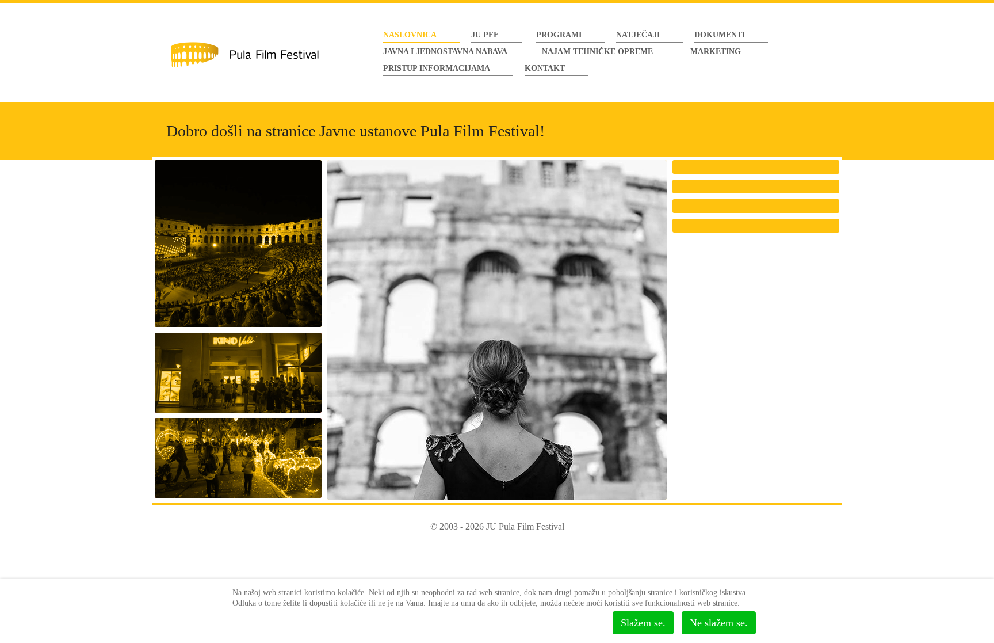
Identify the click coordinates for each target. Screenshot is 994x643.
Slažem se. (643, 623)
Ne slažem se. (719, 623)
